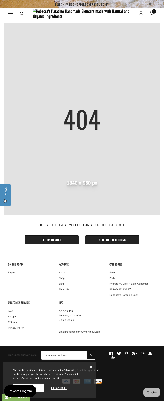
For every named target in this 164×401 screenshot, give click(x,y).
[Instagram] (142, 353)
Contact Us (17, 397)
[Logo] (81, 13)
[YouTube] (113, 357)
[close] (150, 4)
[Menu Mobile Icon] (10, 13)
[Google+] (134, 353)
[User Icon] (141, 13)
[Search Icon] (22, 13)
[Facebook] (111, 353)
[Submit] (91, 355)
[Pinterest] (126, 353)
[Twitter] (119, 353)
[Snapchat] (150, 353)
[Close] (91, 367)
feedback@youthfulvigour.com (83, 331)
